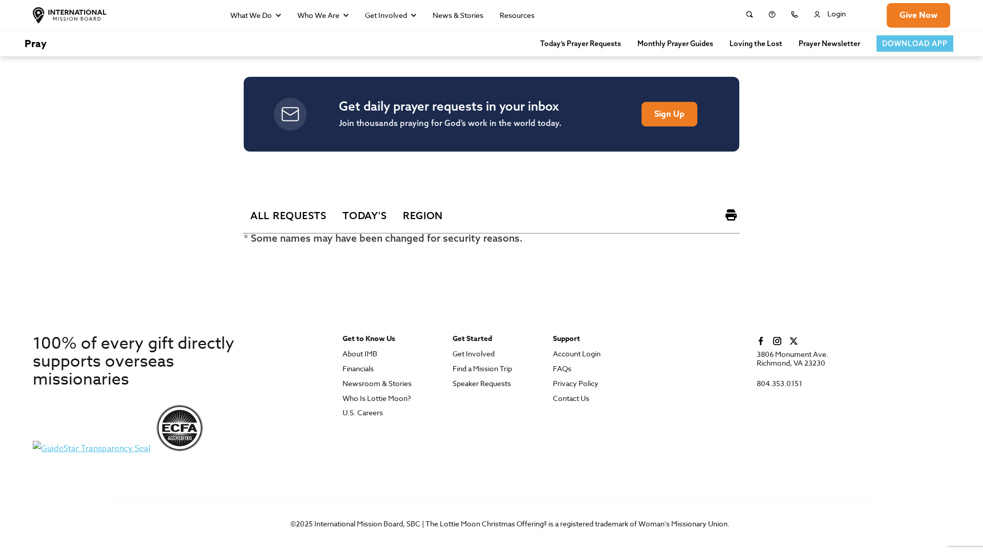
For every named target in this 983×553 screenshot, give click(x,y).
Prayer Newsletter (829, 43)
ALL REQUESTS (288, 215)
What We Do (251, 15)
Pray (36, 43)
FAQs (562, 369)
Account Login (577, 354)
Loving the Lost (756, 43)
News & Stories (458, 15)
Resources (517, 15)
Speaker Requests (482, 383)
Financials (358, 369)
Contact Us (571, 398)
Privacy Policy (576, 383)
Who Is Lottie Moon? (377, 398)
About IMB (360, 354)
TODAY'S (365, 215)
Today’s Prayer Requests (580, 43)
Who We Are (318, 15)
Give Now (918, 15)
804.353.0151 (779, 383)
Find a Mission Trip (482, 369)
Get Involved (386, 15)
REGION (423, 215)
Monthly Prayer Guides (675, 43)
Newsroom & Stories (377, 383)
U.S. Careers (363, 413)
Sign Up (669, 114)
